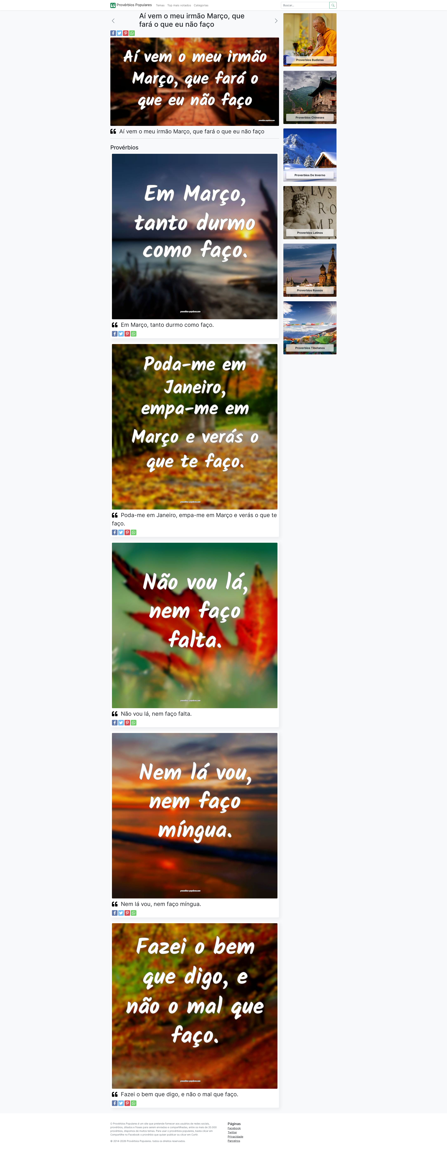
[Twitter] (119, 33)
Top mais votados (179, 5)
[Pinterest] (126, 33)
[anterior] (113, 21)
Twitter (232, 1132)
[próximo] (276, 21)
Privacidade (235, 1136)
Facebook (234, 1128)
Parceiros (234, 1140)
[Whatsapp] (132, 33)
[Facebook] (113, 33)
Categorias (201, 5)
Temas (160, 5)
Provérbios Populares (134, 5)
